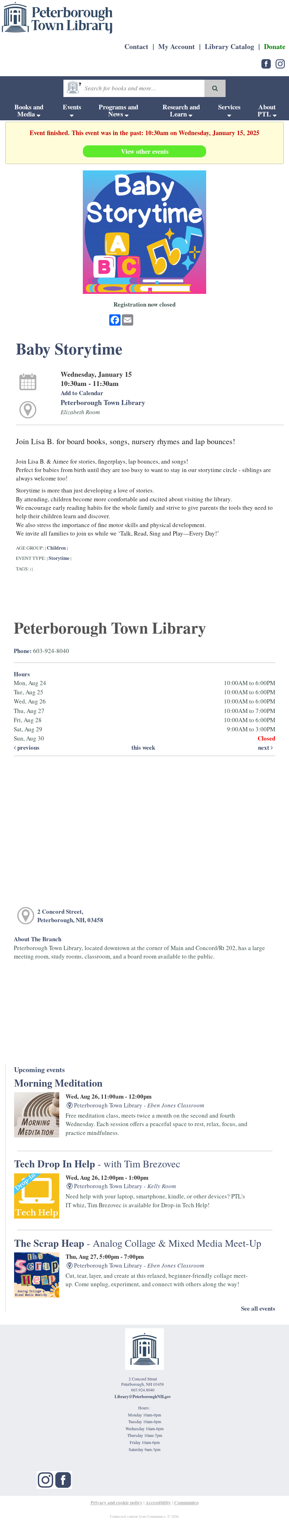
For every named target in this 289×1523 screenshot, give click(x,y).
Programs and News (118, 110)
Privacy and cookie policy (116, 1502)
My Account (176, 46)
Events (72, 106)
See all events (258, 1308)
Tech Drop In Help (97, 1163)
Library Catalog (229, 46)
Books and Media (28, 110)
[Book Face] (63, 1478)
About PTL (267, 110)
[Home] (57, 17)
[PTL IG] (280, 63)
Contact (136, 46)
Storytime (59, 558)
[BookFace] (266, 63)
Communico (186, 1502)
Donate (274, 46)
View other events (144, 151)
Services (229, 106)
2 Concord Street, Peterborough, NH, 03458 (70, 915)
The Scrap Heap (137, 1242)
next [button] (264, 747)
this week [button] (143, 747)
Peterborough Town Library (103, 402)
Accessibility (158, 1502)
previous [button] (27, 747)
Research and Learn (181, 110)
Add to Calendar (82, 392)
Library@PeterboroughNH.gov (143, 1397)
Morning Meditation (58, 1082)
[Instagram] (45, 1478)
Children (56, 547)
